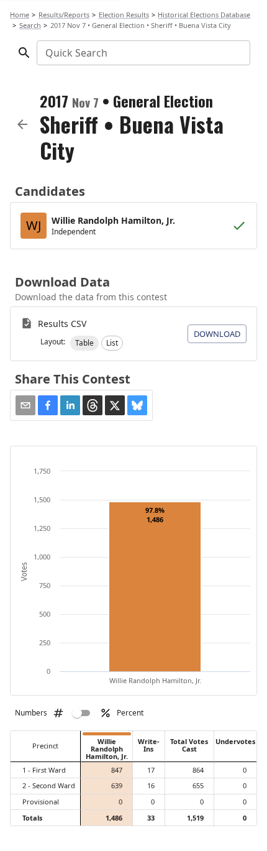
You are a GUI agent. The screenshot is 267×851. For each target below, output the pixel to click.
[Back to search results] (22, 124)
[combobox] (142, 53)
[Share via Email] (25, 405)
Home (19, 14)
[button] (84, 343)
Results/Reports (63, 14)
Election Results (124, 14)
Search (30, 25)
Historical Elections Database (204, 14)
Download (217, 333)
